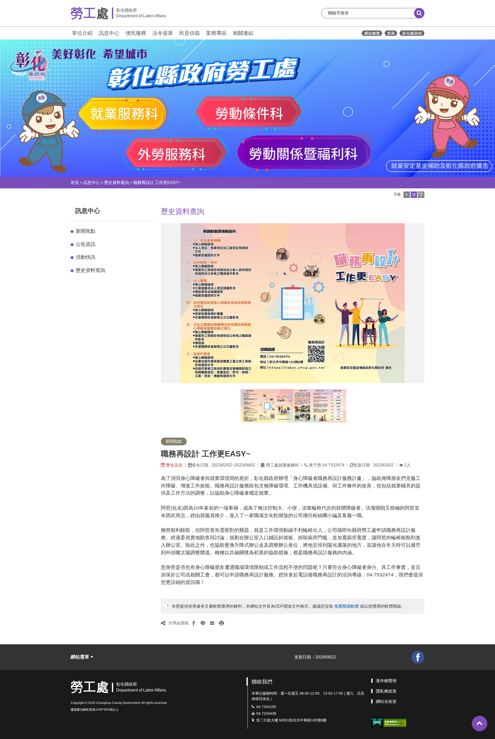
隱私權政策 (386, 691)
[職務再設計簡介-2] (319, 406)
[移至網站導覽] (372, 33)
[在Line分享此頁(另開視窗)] (202, 623)
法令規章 (162, 33)
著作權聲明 (386, 681)
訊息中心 (109, 33)
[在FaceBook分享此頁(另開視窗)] (193, 623)
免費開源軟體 (346, 606)
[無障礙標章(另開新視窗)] (395, 722)
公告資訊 (85, 244)
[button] (406, 194)
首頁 (75, 182)
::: (68, 32)
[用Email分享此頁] (212, 623)
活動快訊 (85, 257)
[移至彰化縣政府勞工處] (391, 33)
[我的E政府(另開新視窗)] (377, 723)
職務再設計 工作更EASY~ (157, 182)
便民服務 (136, 33)
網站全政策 (386, 701)
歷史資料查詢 (116, 182)
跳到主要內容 (17, 3)
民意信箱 (189, 33)
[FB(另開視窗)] (417, 657)
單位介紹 (82, 33)
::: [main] (158, 209)
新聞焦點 (85, 231)
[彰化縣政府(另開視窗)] (412, 33)
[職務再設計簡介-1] (267, 406)
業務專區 (216, 33)
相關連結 (243, 33)
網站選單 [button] (80, 657)
